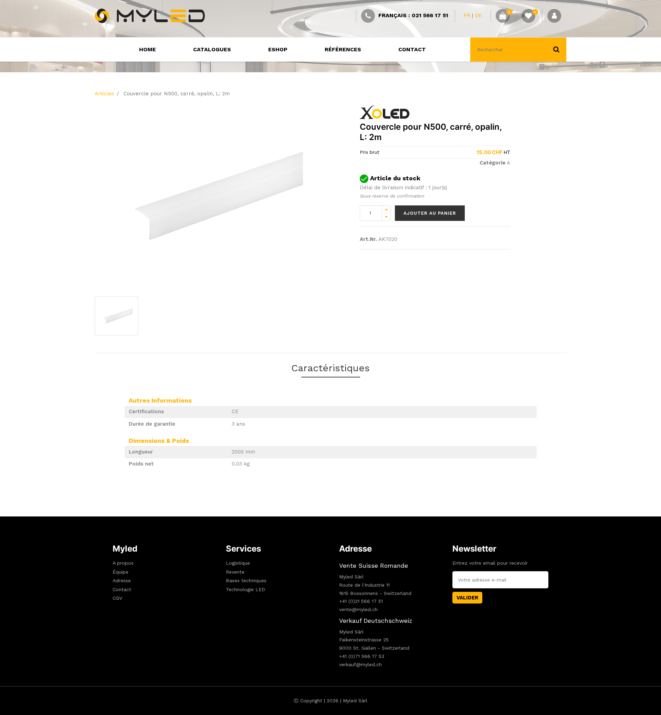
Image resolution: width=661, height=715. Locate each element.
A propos (123, 563)
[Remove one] (386, 217)
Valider (467, 598)
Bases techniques (246, 580)
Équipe (120, 572)
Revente (235, 572)
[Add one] (386, 209)
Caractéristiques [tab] (330, 368)
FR (467, 15)
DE (478, 15)
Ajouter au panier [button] (429, 213)
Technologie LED (245, 589)
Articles (104, 93)
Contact (122, 589)
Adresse (122, 580)
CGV (117, 598)
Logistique (238, 563)
